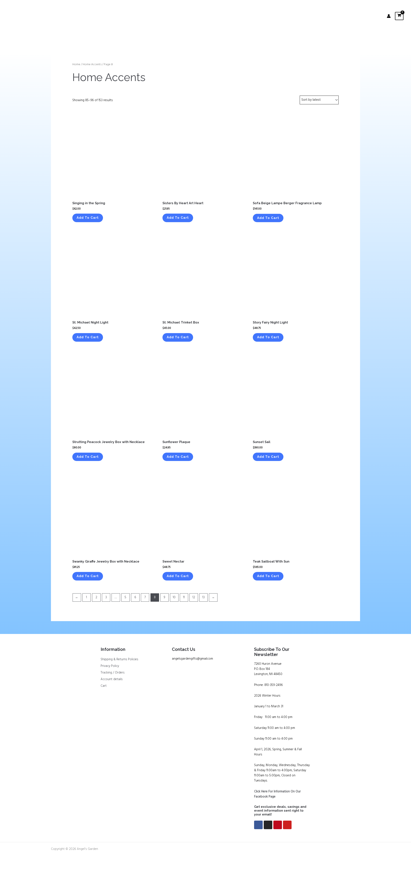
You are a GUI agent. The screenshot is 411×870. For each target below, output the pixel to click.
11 (184, 597)
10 (174, 597)
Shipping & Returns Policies (119, 659)
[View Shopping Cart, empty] (399, 16)
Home (76, 64)
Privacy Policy (110, 666)
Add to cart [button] (88, 218)
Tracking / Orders (113, 672)
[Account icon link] (389, 16)
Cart (104, 685)
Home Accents (92, 64)
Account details (112, 679)
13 (203, 597)
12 (193, 597)
